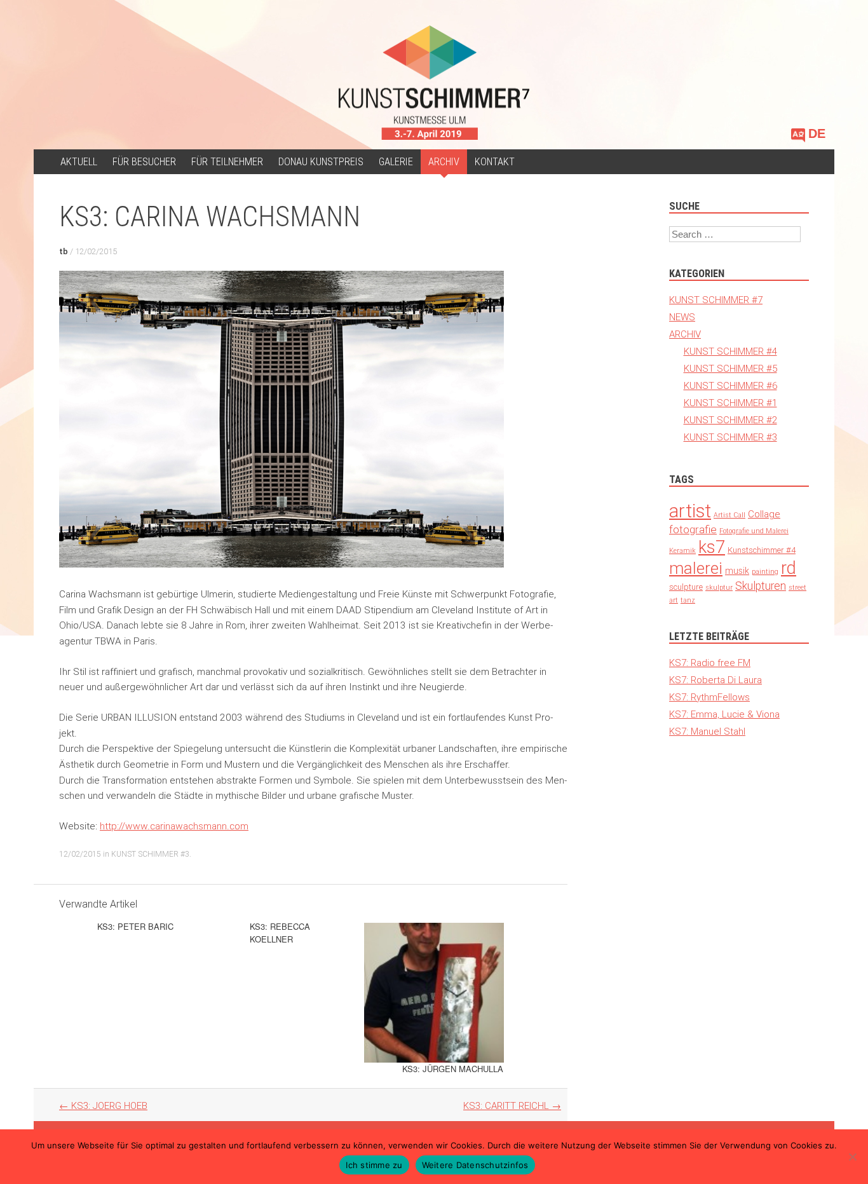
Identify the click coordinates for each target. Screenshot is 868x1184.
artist (690, 511)
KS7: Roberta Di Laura (715, 680)
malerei (695, 568)
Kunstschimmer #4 (762, 550)
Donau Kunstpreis (320, 162)
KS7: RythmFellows (709, 697)
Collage (764, 514)
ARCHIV (443, 162)
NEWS (682, 317)
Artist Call (729, 514)
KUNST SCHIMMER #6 (730, 385)
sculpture (686, 587)
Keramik (682, 550)
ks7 (711, 546)
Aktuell (78, 162)
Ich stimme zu (374, 1165)
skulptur (719, 587)
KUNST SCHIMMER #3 (150, 854)
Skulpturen (760, 585)
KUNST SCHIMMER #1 (730, 403)
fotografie (693, 529)
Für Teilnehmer (227, 162)
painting (765, 571)
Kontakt (495, 162)
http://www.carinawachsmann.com (174, 826)
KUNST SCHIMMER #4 (730, 351)
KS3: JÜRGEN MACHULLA (452, 1069)
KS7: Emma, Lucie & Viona (724, 714)
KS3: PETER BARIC (135, 926)
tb (63, 251)
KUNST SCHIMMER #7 (716, 300)
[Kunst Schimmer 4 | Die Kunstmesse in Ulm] (434, 82)
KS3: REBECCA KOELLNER (280, 932)
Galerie (396, 162)
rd (788, 567)
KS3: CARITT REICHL (512, 1105)
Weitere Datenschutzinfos (475, 1165)
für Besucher (144, 162)
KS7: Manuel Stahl (707, 731)
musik (737, 570)
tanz (688, 599)
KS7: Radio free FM (709, 663)
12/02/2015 (96, 251)
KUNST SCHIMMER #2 (730, 420)
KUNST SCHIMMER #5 (730, 368)
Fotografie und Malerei (754, 530)
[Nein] (852, 1156)
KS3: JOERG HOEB (103, 1105)
